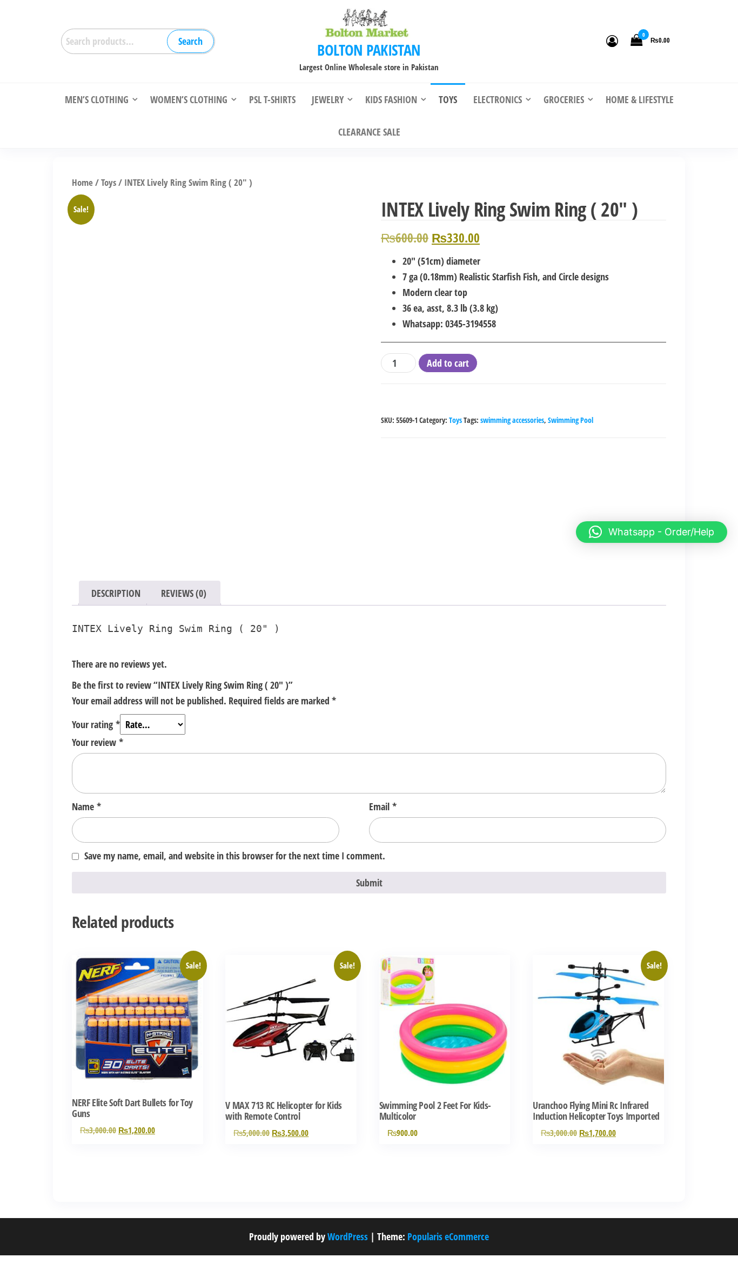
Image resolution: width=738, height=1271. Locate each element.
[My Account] (612, 40)
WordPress (347, 1236)
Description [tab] (115, 593)
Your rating (96, 724)
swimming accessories (512, 420)
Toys (108, 182)
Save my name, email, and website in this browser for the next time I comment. (234, 855)
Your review (97, 742)
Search (190, 41)
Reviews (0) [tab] (183, 593)
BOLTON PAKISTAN (369, 49)
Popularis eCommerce (448, 1236)
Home (82, 182)
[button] (651, 532)
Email (383, 806)
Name (86, 806)
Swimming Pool (570, 420)
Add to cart (448, 363)
